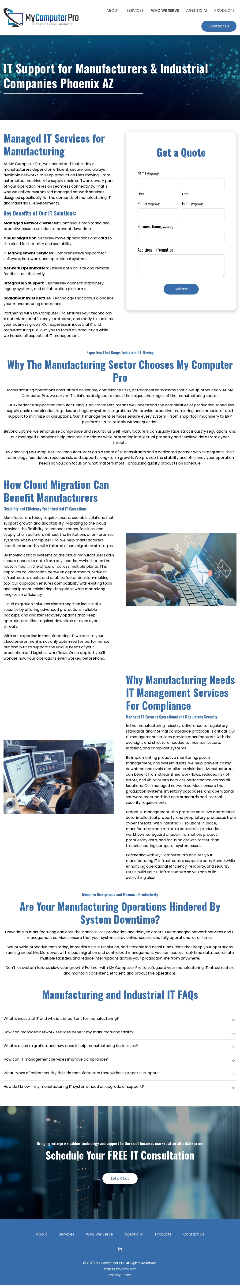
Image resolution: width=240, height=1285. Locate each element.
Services (66, 1234)
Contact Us (193, 1234)
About (41, 1234)
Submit (181, 289)
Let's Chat (120, 1178)
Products (163, 1234)
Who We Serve (99, 1234)
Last (185, 194)
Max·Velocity (127, 1269)
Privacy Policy (120, 1275)
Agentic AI (133, 1234)
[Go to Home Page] (41, 17)
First (141, 194)
